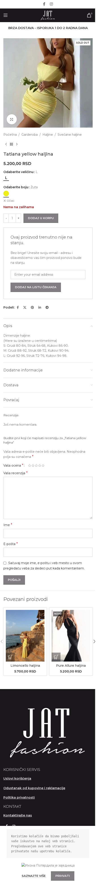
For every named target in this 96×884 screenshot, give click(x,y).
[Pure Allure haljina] (71, 636)
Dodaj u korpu (41, 218)
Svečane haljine (70, 135)
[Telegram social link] (47, 307)
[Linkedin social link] (39, 307)
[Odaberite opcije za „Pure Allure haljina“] (56, 657)
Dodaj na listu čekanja (35, 287)
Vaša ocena (13, 465)
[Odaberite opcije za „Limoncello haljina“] (10, 657)
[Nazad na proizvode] (11, 144)
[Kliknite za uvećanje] (12, 119)
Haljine (47, 135)
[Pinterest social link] (32, 307)
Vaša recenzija (15, 473)
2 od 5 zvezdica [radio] (33, 465)
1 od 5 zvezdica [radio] (29, 465)
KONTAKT (12, 806)
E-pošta (10, 544)
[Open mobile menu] (5, 15)
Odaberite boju (15, 187)
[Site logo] (48, 15)
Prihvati (62, 876)
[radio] (6, 178)
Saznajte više (34, 876)
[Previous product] (6, 144)
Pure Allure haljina (71, 666)
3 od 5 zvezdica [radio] (36, 465)
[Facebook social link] (44, 4)
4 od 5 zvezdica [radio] (39, 465)
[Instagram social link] (51, 4)
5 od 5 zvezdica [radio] (43, 465)
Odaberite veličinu (18, 172)
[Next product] (16, 144)
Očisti (10, 200)
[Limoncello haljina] (25, 636)
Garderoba (29, 135)
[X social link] (25, 307)
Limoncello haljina (25, 666)
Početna (10, 135)
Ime (7, 525)
